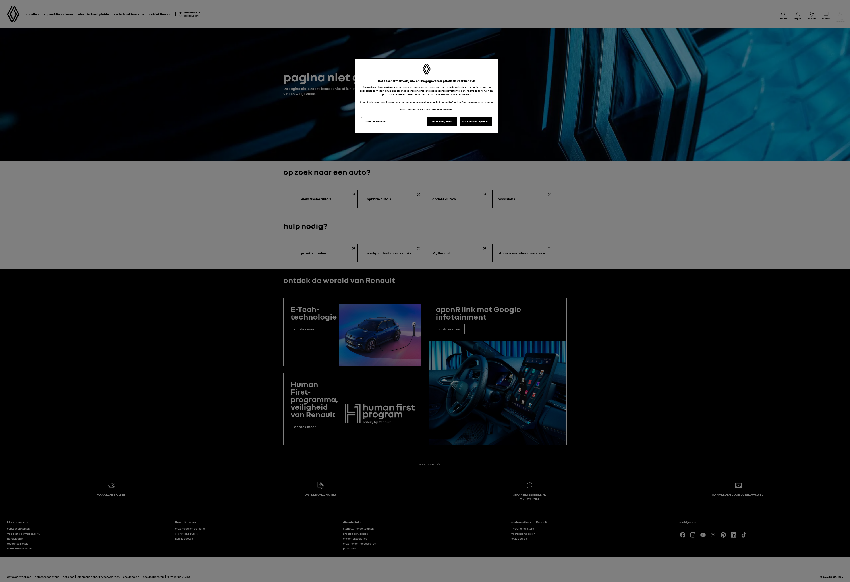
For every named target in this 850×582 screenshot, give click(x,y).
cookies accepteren (475, 121)
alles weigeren (442, 121)
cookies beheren (376, 121)
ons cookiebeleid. (442, 109)
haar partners (386, 87)
